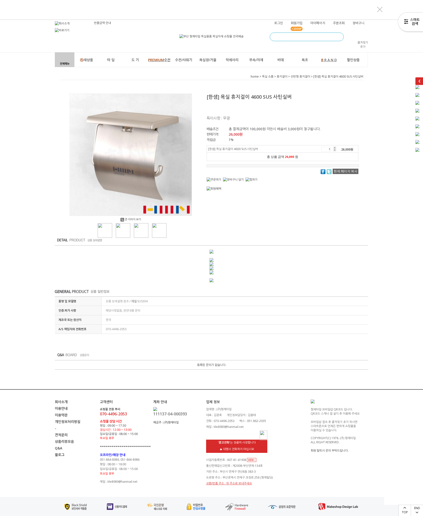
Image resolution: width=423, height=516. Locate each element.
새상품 (86, 60)
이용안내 (61, 408)
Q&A (58, 448)
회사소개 (61, 401)
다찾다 (410, 22)
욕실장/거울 (207, 60)
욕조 (305, 60)
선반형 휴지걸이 (300, 76)
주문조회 (339, 23)
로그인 (278, 23)
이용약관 (61, 415)
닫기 (380, 9)
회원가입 (297, 23)
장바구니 (358, 23)
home (255, 76)
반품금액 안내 (102, 23)
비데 (280, 60)
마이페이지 (317, 23)
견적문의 (61, 435)
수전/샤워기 (183, 60)
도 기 (135, 60)
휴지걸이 (282, 76)
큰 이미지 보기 (133, 219)
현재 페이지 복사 (345, 171)
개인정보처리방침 (67, 421)
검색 (339, 37)
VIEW (251, 460)
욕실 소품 (267, 76)
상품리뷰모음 (64, 441)
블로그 (59, 454)
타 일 (111, 60)
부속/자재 (256, 60)
